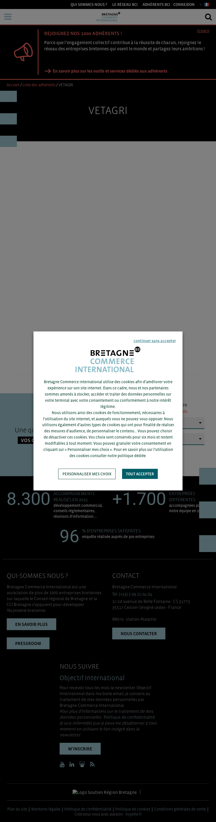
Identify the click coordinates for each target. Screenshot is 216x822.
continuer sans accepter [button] (155, 341)
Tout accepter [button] (140, 474)
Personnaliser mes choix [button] (86, 474)
